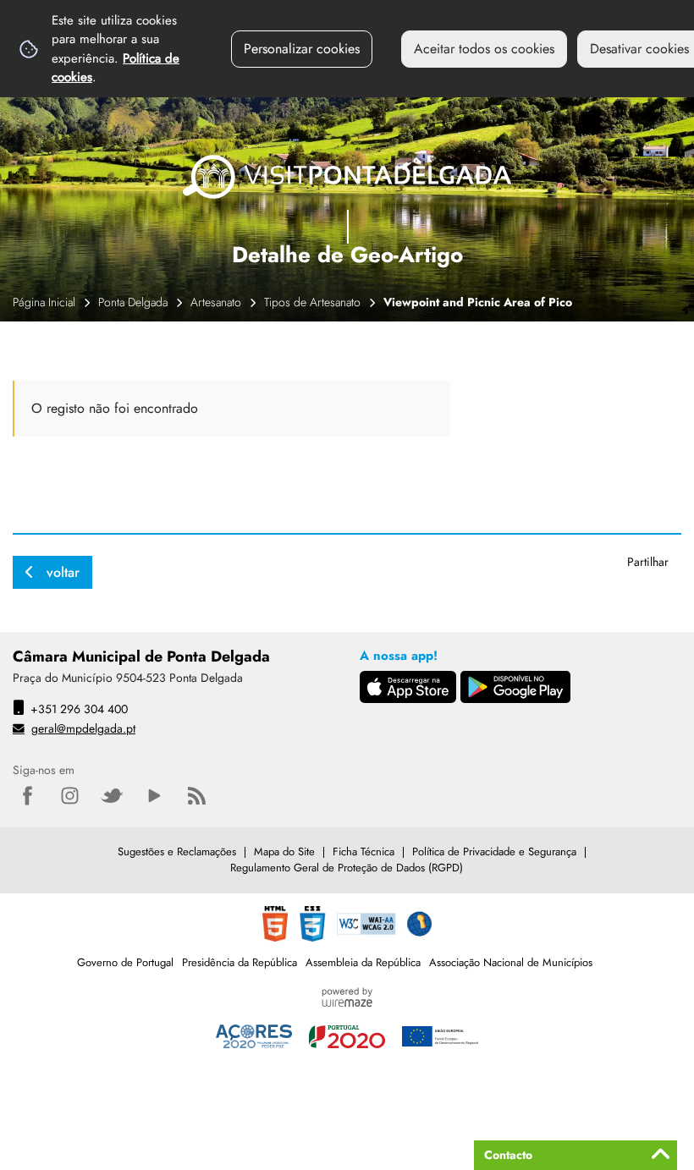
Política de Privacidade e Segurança (494, 851)
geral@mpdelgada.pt (83, 728)
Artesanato (215, 302)
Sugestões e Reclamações (177, 851)
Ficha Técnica (363, 851)
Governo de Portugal (125, 962)
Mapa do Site (284, 851)
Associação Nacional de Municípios (510, 962)
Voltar (63, 572)
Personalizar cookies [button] (302, 48)
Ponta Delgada (133, 302)
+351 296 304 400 (79, 708)
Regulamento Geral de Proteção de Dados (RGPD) (346, 868)
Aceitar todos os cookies (484, 48)
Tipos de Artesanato (312, 302)
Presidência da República (239, 962)
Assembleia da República (363, 962)
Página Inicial (44, 302)
